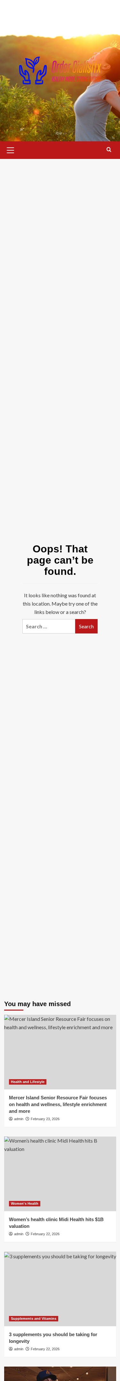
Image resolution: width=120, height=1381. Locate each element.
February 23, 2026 (45, 1119)
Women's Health (24, 1203)
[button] (10, 149)
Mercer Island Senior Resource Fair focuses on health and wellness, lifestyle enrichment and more (58, 1104)
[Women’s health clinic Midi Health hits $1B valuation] (60, 1174)
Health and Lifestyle (27, 1082)
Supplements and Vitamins (33, 1318)
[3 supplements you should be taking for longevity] (60, 1289)
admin (18, 1119)
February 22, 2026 (45, 1234)
